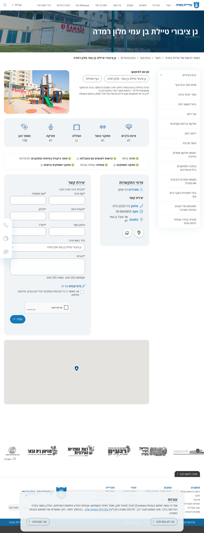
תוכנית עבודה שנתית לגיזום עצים (185, 221)
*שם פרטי (79, 193)
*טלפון (42, 209)
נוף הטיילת (92, 79)
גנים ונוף (145, 58)
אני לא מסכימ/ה (165, 522)
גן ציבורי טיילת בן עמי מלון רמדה (95, 58)
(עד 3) (71, 286)
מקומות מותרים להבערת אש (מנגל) (183, 181)
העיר (168, 5)
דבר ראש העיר (44, 5)
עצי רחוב (191, 114)
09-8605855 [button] (124, 211)
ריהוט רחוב (190, 133)
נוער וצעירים (194, 507)
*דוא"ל (42, 225)
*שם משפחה (39, 193)
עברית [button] (18, 5)
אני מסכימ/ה (39, 522)
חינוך (197, 495)
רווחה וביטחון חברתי (190, 491)
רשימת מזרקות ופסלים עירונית (184, 154)
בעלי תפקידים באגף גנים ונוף (183, 194)
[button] (5, 5)
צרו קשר (117, 5)
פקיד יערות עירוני (187, 94)
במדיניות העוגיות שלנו (96, 509)
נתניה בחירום (63, 5)
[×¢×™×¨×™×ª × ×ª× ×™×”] (187, 5)
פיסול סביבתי (189, 143)
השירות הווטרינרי (191, 503)
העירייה (156, 5)
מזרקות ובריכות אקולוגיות (183, 123)
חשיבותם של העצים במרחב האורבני (185, 207)
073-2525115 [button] (121, 206)
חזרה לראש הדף (188, 474)
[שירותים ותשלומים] (6, 238)
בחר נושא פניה (77, 240)
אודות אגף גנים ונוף (185, 85)
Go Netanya (82, 5)
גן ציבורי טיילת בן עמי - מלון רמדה (126, 79)
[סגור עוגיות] (26, 496)
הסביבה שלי (101, 5)
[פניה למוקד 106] (6, 225)
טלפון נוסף (79, 225)
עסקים (130, 5)
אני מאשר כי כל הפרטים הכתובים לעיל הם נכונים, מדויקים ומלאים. (48, 293)
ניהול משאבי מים (187, 104)
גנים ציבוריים (128, 58)
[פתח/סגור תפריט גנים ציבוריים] (161, 75)
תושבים (143, 5)
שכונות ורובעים (192, 511)
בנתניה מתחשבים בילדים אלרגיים (186, 168)
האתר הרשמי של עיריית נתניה (182, 58)
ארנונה (196, 499)
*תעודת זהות (78, 209)
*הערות (81, 256)
